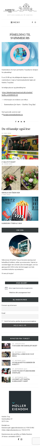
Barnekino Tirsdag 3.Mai (12, 223)
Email (3, 313)
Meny (16, 22)
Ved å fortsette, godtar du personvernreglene (20, 321)
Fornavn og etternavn (9, 305)
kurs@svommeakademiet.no (13, 114)
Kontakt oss (5, 425)
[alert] (21, 288)
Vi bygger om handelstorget (24, 346)
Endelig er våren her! (11, 193)
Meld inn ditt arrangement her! (20, 292)
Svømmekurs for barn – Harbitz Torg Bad (19, 104)
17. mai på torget (9, 162)
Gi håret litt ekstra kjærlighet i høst (21, 380)
